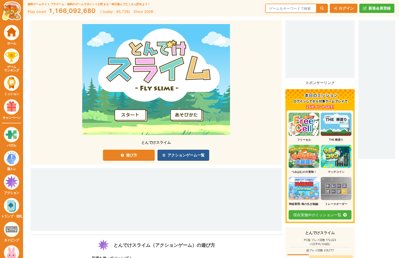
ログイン (346, 8)
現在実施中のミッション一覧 (317, 214)
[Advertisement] (103, 193)
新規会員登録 (380, 8)
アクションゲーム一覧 (186, 155)
